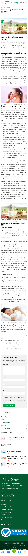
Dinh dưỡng (4, 417)
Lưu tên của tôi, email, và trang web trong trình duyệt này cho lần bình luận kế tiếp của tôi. (14, 400)
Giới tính (3, 420)
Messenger (19, 554)
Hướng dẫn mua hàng (6, 507)
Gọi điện (14, 551)
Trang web (6, 391)
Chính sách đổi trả (5, 515)
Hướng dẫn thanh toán (7, 509)
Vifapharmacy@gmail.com (11, 488)
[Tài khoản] (23, 2)
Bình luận (6, 364)
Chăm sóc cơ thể (5, 422)
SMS (25, 554)
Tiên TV (15, 16)
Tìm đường (3, 554)
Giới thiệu (3, 504)
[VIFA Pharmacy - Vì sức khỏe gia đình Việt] (11, 2)
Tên (4, 377)
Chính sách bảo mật (6, 520)
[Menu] (2, 2)
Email (5, 384)
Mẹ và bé (3, 425)
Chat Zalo (8, 554)
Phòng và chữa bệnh (6, 428)
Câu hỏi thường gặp (6, 512)
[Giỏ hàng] (26, 2)
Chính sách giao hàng (6, 517)
